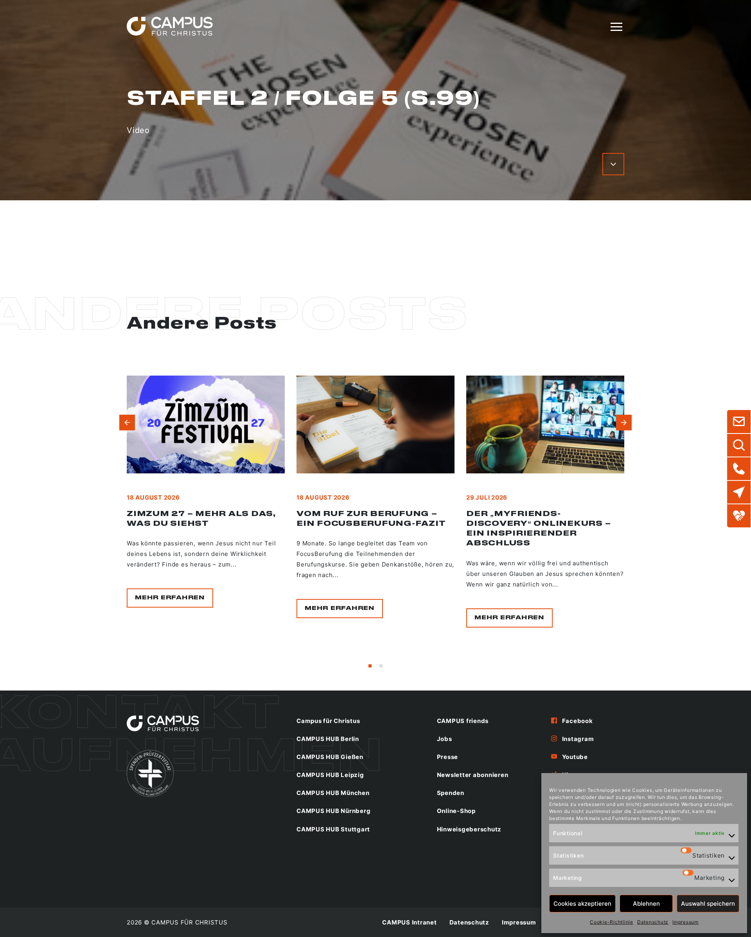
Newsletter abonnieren (472, 775)
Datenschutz (652, 922)
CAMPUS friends (463, 721)
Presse (447, 757)
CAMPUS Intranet (409, 922)
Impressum (685, 922)
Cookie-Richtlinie (611, 922)
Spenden (450, 793)
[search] (739, 445)
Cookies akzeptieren (582, 903)
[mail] (739, 421)
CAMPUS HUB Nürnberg (333, 811)
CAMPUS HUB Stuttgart (333, 829)
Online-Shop (456, 811)
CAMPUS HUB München (333, 793)
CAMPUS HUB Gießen (329, 757)
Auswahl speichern (708, 903)
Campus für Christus (328, 721)
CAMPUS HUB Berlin (327, 739)
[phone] (739, 468)
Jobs (444, 739)
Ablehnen (646, 903)
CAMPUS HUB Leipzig (330, 775)
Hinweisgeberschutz (469, 829)
